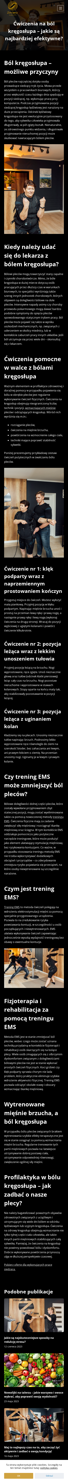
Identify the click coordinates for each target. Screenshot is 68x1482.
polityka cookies (49, 1467)
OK (18, 1475)
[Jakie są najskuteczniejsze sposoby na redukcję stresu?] (34, 1315)
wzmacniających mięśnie (40, 408)
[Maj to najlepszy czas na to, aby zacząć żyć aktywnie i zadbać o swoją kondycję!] (34, 1425)
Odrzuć (49, 1475)
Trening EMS (12, 907)
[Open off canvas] (60, 8)
